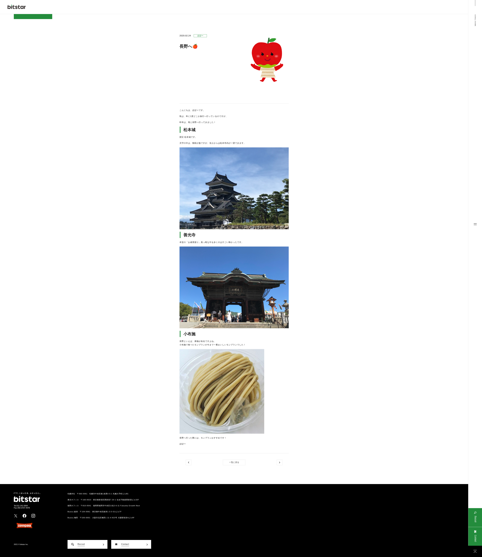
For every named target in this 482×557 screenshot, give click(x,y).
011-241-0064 (22, 506)
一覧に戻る (234, 462)
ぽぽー (200, 36)
